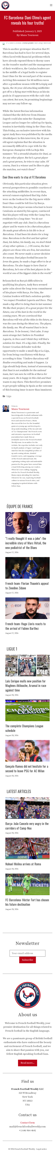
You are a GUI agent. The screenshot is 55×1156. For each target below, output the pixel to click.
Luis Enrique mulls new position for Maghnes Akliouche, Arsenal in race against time (25, 685)
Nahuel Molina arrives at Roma (23, 863)
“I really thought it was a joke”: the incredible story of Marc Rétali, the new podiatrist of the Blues (25, 543)
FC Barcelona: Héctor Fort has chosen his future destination (27, 902)
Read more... (27, 1062)
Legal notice (41, 1149)
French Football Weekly (25, 1149)
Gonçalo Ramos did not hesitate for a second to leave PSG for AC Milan (26, 768)
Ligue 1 (12, 649)
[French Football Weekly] (5, 5)
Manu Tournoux (20, 409)
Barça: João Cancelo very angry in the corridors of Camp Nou (27, 825)
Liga (9, 396)
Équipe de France (20, 506)
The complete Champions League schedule (24, 728)
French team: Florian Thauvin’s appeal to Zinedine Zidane (27, 585)
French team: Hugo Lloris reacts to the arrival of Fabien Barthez (25, 626)
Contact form (27, 1122)
